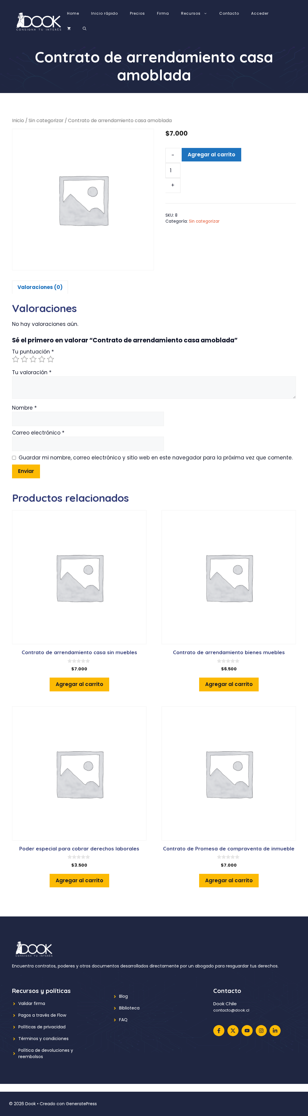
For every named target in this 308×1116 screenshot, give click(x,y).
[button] (84, 28)
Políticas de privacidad (42, 1027)
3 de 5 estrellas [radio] (33, 359)
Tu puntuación (33, 351)
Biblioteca (129, 1008)
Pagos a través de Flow (42, 1015)
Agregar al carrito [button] (79, 684)
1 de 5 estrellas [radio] (15, 359)
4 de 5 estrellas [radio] (41, 359)
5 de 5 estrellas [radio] (50, 359)
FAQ (123, 1020)
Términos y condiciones (43, 1039)
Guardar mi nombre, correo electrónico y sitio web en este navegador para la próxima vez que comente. (156, 457)
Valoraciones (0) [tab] (40, 287)
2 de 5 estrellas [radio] (24, 359)
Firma (163, 13)
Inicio (18, 120)
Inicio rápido (104, 13)
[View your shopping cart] (69, 28)
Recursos (191, 13)
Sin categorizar (46, 120)
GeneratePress (81, 1104)
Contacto (229, 13)
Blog (123, 996)
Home (73, 13)
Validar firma (31, 1003)
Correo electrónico (38, 432)
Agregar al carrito (211, 154)
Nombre (24, 407)
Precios (137, 13)
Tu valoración (31, 372)
